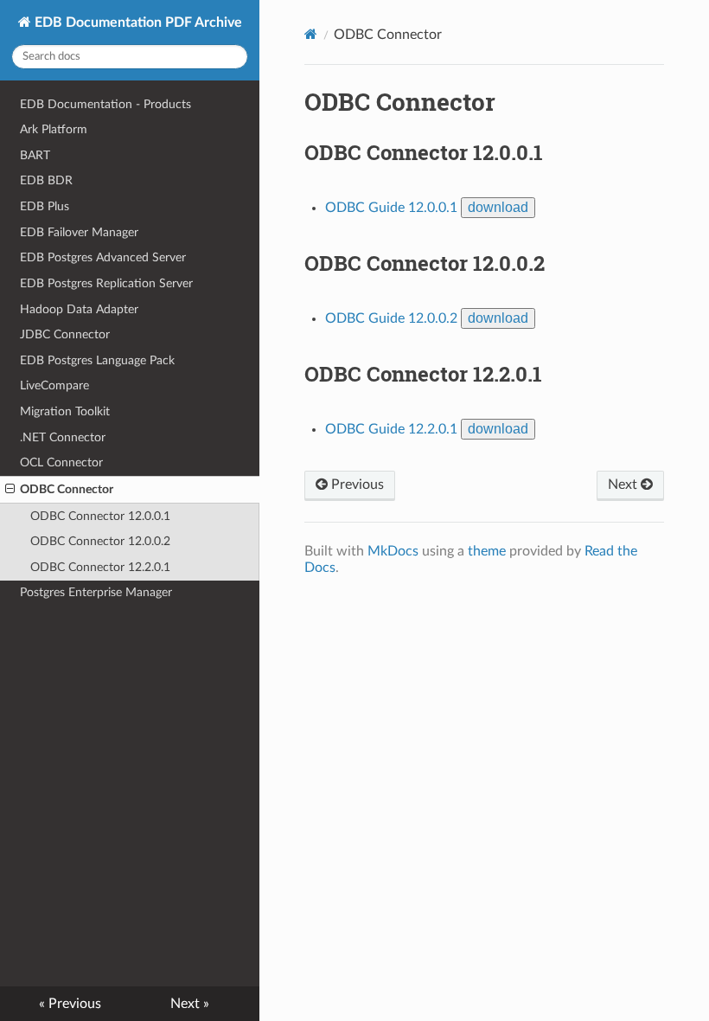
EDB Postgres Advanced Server (103, 257)
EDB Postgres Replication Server (106, 283)
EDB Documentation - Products (105, 104)
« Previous (70, 1004)
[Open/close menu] (10, 490)
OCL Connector (61, 462)
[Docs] (310, 34)
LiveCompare (54, 385)
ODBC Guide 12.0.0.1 (391, 208)
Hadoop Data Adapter (79, 309)
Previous (356, 484)
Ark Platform (53, 129)
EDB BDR (46, 180)
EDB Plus (44, 206)
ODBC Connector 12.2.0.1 (100, 567)
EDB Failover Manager (79, 232)
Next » (189, 1004)
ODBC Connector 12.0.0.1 (100, 516)
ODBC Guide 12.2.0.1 (391, 429)
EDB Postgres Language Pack (97, 360)
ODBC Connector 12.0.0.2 (100, 541)
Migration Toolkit (65, 411)
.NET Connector (62, 437)
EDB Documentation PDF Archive (136, 22)
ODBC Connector (66, 489)
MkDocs (392, 551)
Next (624, 484)
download (498, 207)
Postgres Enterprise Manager (96, 592)
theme (487, 551)
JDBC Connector (65, 334)
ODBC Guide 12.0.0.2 (391, 318)
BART (35, 155)
